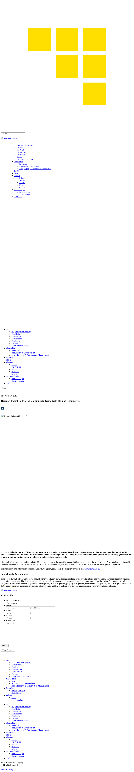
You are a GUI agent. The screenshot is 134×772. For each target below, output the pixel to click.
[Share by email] (2, 409)
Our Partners (21, 155)
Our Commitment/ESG (25, 159)
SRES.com (18, 197)
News (16, 173)
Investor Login (24, 192)
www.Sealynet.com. (91, 569)
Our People (21, 150)
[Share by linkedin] (2, 412)
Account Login (19, 190)
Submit (4, 646)
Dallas (21, 178)
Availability (16, 693)
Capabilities (18, 162)
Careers (19, 157)
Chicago (22, 187)
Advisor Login (24, 194)
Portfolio (17, 171)
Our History (21, 148)
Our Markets (21, 152)
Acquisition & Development (29, 166)
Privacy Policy (7, 770)
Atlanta (22, 183)
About (14, 143)
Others (9, 695)
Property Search (18, 690)
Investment (23, 164)
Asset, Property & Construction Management (35, 169)
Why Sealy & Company (25, 145)
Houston (22, 185)
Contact (17, 176)
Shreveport (23, 180)
